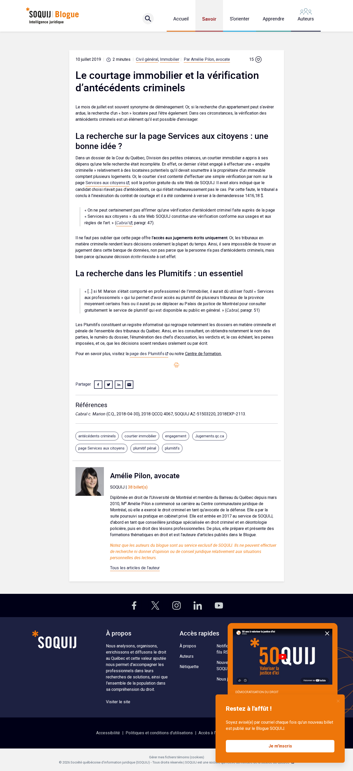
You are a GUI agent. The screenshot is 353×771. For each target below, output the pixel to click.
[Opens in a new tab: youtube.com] (218, 605)
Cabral (122, 223)
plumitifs (172, 448)
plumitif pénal (144, 448)
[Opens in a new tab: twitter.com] (155, 605)
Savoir (209, 19)
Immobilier (169, 59)
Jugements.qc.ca (209, 436)
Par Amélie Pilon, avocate (207, 59)
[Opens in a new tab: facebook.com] (134, 605)
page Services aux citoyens (101, 448)
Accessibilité (108, 732)
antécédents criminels (97, 436)
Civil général (147, 59)
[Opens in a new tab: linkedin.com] (197, 605)
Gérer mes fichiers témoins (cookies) (176, 757)
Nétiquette (189, 666)
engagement (175, 436)
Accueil (181, 19)
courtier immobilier (140, 436)
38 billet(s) (138, 487)
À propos (188, 645)
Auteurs (306, 19)
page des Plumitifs (147, 353)
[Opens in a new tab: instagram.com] (176, 605)
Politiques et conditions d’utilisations (159, 732)
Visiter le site (118, 701)
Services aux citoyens (105, 182)
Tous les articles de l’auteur (135, 567)
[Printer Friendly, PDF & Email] (176, 365)
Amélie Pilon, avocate (145, 475)
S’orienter (239, 19)
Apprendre (273, 19)
